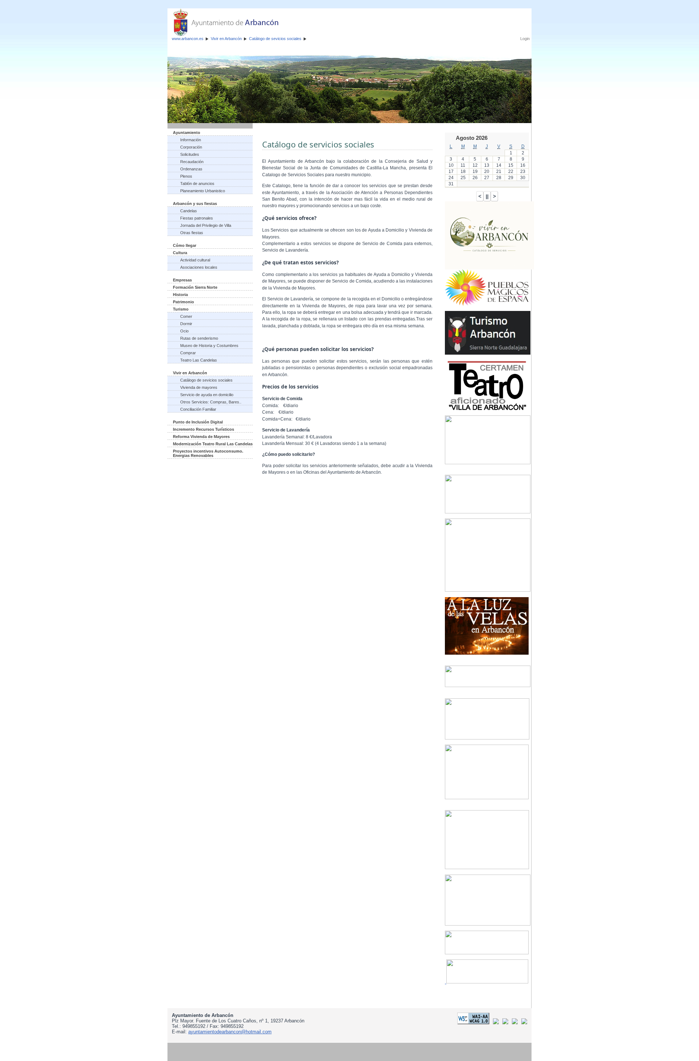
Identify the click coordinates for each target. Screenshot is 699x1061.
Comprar (188, 353)
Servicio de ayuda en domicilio (206, 395)
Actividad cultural (195, 260)
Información (190, 140)
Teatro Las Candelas (198, 360)
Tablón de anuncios (197, 183)
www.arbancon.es (188, 38)
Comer (186, 316)
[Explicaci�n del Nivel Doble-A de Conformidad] (474, 1023)
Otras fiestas (191, 232)
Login (525, 38)
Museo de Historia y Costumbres (209, 345)
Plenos (186, 176)
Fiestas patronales (196, 218)
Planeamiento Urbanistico (202, 191)
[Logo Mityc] (516, 1023)
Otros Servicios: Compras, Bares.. (210, 402)
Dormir (186, 324)
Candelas (188, 211)
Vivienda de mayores (198, 387)
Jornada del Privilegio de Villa (205, 225)
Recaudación (192, 161)
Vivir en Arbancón (226, 38)
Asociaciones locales (198, 267)
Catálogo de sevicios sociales (275, 38)
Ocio (184, 331)
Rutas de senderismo (199, 338)
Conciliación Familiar (198, 409)
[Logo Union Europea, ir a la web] (524, 1023)
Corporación (191, 147)
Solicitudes (189, 154)
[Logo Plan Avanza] (506, 1023)
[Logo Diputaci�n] (497, 1023)
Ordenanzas (191, 169)
